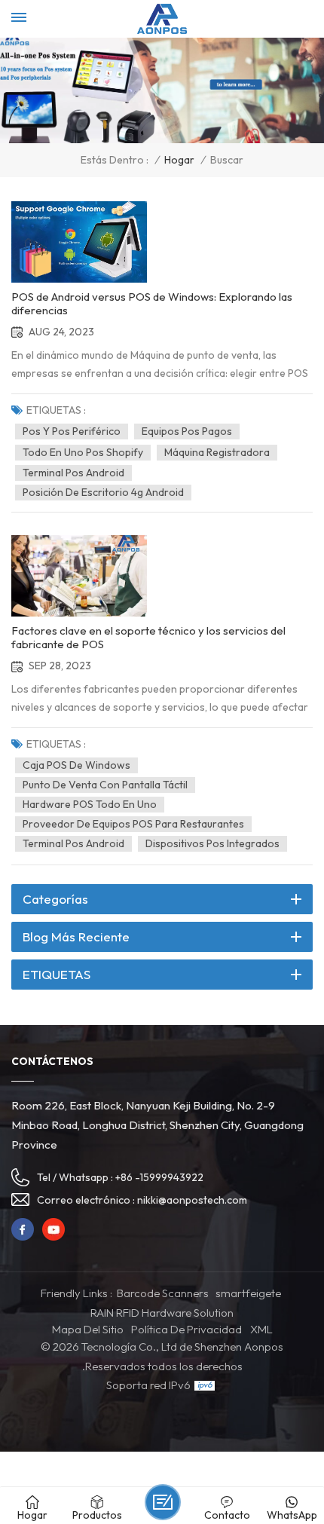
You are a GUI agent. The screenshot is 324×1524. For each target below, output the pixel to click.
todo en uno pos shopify (83, 452)
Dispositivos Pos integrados (212, 843)
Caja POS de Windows (76, 765)
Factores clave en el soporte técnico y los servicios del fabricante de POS (148, 637)
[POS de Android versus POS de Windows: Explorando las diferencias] (79, 242)
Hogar (179, 160)
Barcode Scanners (163, 1293)
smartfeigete (248, 1293)
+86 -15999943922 (159, 1177)
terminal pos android (73, 472)
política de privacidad (186, 1329)
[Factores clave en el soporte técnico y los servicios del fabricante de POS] (79, 576)
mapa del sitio (88, 1329)
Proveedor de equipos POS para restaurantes (133, 824)
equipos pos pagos (187, 431)
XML (261, 1329)
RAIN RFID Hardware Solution (162, 1312)
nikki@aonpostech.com (192, 1200)
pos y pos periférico (72, 431)
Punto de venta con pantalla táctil (105, 784)
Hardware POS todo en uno (90, 804)
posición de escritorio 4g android (103, 492)
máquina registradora (217, 452)
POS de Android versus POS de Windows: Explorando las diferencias (151, 303)
